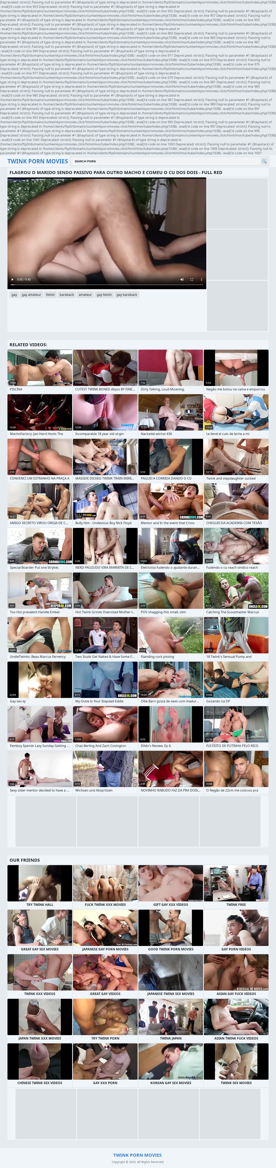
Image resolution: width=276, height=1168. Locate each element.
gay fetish (104, 294)
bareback (67, 294)
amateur (85, 294)
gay (14, 294)
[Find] (264, 161)
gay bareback (127, 294)
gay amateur (31, 294)
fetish (50, 294)
